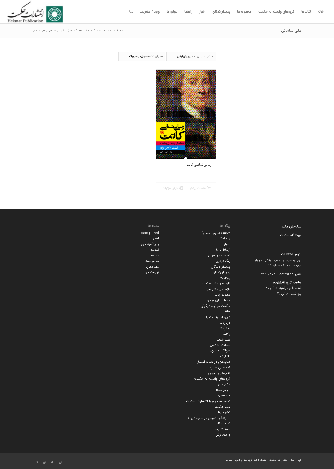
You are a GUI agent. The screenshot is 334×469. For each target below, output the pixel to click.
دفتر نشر (224, 328)
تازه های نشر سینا (218, 289)
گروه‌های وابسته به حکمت (212, 379)
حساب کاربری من (218, 300)
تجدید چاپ (222, 294)
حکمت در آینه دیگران (215, 306)
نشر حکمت (222, 406)
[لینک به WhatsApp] (44, 462)
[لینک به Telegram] (36, 462)
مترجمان (224, 384)
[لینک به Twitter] (52, 462)
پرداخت (224, 278)
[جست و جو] (131, 11)
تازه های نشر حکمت (216, 283)
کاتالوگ (225, 356)
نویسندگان (223, 423)
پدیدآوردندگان (220, 266)
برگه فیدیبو (223, 261)
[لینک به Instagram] (60, 462)
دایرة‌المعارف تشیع (217, 317)
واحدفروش (222, 434)
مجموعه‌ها (223, 390)
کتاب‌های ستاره (220, 367)
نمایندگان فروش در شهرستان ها (208, 418)
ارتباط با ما (223, 250)
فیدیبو (155, 250)
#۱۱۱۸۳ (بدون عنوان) (215, 233)
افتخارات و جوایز (219, 255)
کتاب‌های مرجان (219, 373)
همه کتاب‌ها (222, 429)
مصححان (223, 395)
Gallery (225, 238)
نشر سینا (224, 412)
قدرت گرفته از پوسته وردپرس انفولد (246, 460)
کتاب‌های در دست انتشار (213, 362)
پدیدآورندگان (221, 272)
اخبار (227, 244)
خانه (227, 311)
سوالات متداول (220, 345)
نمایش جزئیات (171, 188)
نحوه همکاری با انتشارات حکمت (208, 401)
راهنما (226, 334)
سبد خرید (223, 339)
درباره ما (224, 322)
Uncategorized (148, 233)
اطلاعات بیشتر (198, 188)
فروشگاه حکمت (290, 235)
